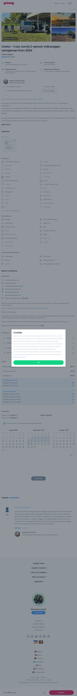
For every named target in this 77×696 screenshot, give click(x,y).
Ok (38, 362)
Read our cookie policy (19, 357)
